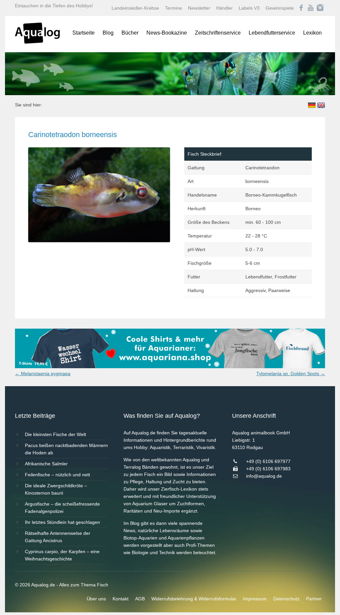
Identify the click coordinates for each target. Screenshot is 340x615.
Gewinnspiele (280, 8)
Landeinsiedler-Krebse (135, 8)
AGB (140, 598)
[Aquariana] (170, 366)
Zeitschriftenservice (218, 33)
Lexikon (312, 33)
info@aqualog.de (264, 476)
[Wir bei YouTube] (310, 8)
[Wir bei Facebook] (301, 8)
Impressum (255, 598)
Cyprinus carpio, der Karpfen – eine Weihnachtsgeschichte (62, 555)
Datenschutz (286, 598)
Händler (224, 8)
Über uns (96, 598)
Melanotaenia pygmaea (42, 373)
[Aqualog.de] (37, 42)
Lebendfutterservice (272, 33)
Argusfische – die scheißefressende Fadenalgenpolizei (62, 507)
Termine (173, 8)
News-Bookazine (166, 33)
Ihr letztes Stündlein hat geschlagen (62, 522)
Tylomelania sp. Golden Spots (290, 373)
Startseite (83, 33)
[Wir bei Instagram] (320, 8)
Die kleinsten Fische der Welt (55, 434)
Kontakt (120, 598)
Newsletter (199, 8)
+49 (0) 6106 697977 (268, 461)
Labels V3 (249, 8)
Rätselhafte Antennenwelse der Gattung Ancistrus (57, 537)
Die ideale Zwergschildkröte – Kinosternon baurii (56, 489)
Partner (314, 598)
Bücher (130, 33)
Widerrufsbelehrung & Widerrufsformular (193, 598)
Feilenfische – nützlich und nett (57, 474)
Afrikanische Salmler (46, 463)
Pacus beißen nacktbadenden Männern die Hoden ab (66, 449)
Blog (108, 33)
